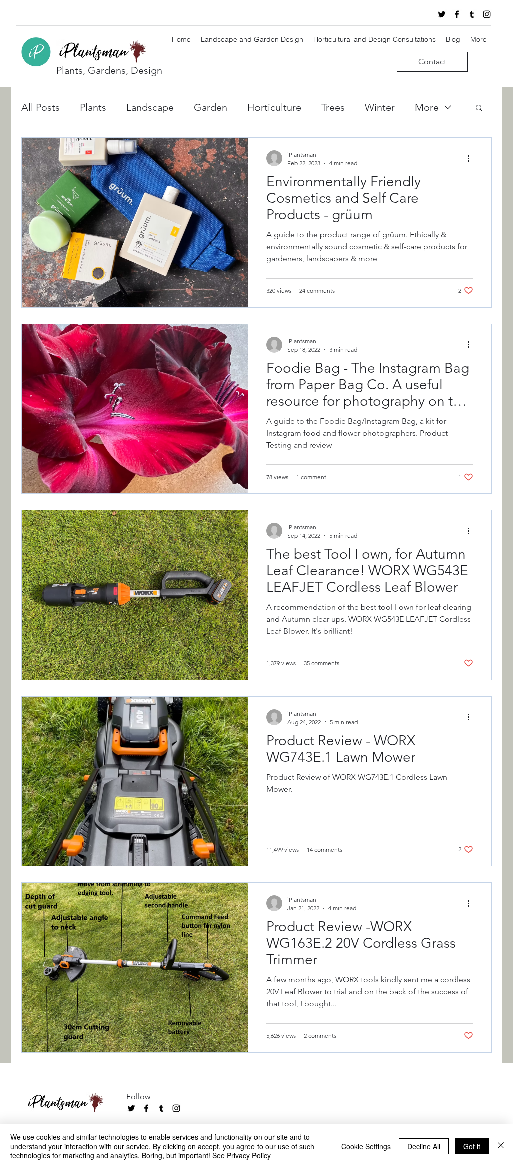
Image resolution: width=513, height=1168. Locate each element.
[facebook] (457, 14)
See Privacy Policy (241, 1155)
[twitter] (442, 14)
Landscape (150, 107)
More (427, 107)
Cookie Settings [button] (366, 1146)
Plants (93, 107)
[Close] (501, 1146)
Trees (333, 107)
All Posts (40, 107)
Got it (471, 1146)
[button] (479, 108)
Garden (210, 107)
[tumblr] (472, 14)
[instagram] (487, 14)
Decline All (423, 1146)
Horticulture (274, 107)
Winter (380, 107)
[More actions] (472, 158)
